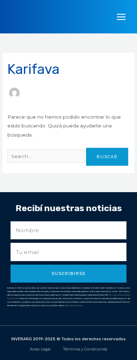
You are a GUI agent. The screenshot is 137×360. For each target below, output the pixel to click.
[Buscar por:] (46, 156)
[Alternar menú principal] (121, 17)
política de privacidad (73, 305)
